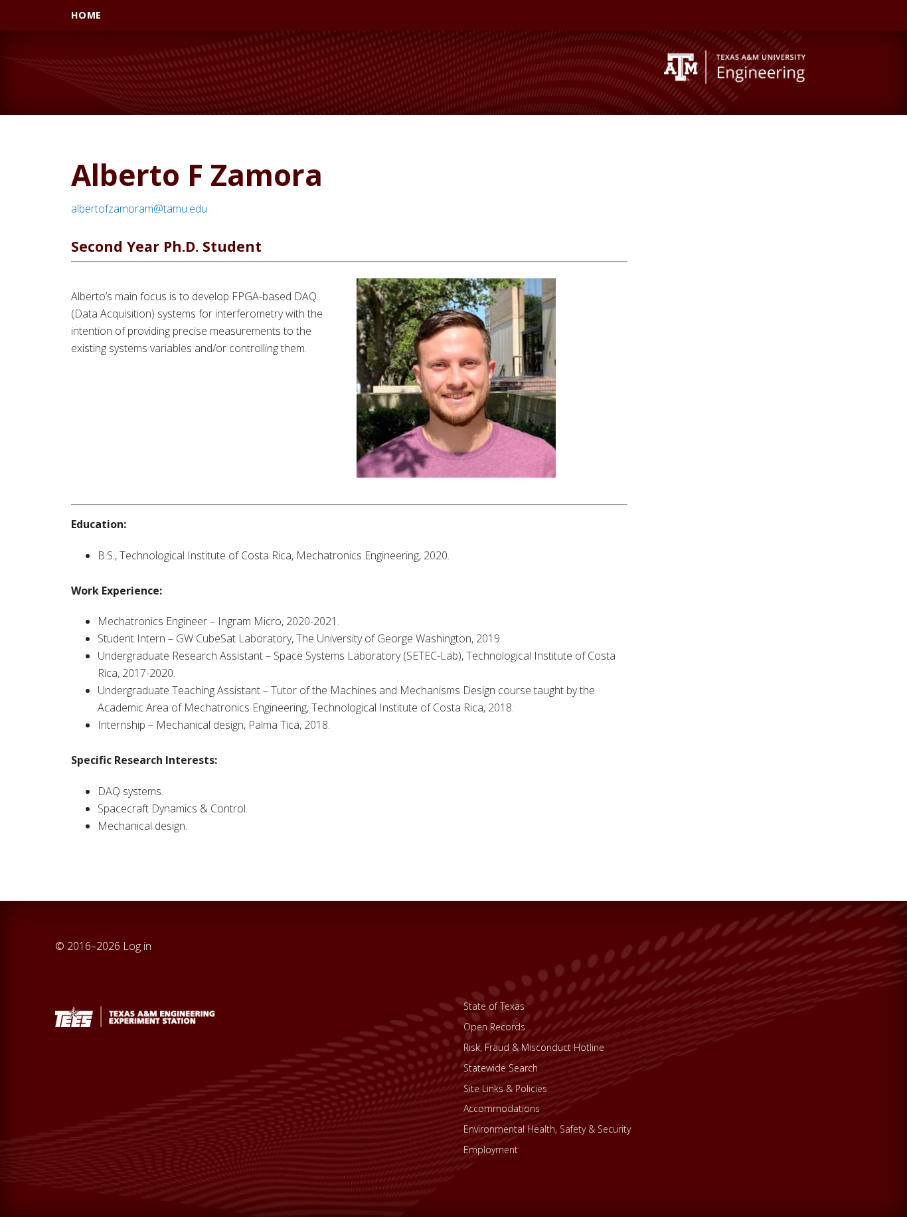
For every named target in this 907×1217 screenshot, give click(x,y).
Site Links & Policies (505, 1088)
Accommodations (501, 1108)
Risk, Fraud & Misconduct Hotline (533, 1047)
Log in (137, 946)
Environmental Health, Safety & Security (547, 1129)
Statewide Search (500, 1068)
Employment (490, 1149)
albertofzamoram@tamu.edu (139, 208)
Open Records (494, 1026)
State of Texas (494, 1006)
